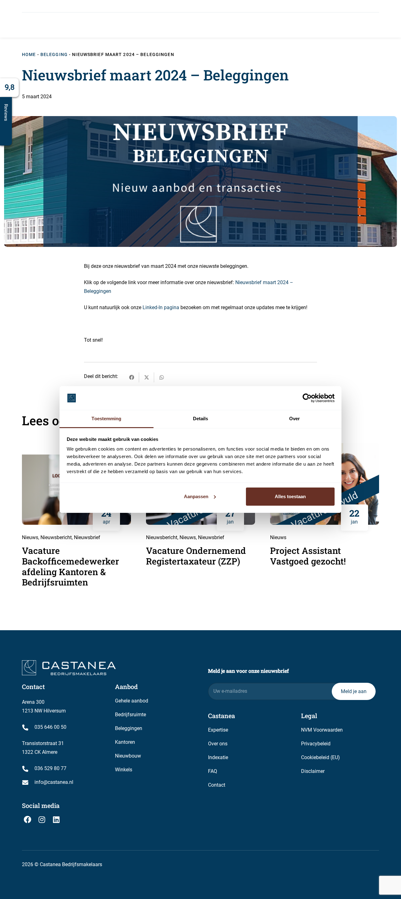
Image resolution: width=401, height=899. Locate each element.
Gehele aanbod (131, 701)
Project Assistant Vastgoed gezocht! (308, 556)
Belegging (54, 54)
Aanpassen (196, 496)
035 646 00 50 (50, 727)
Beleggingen (128, 728)
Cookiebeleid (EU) (320, 757)
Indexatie (218, 757)
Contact (216, 785)
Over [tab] (294, 418)
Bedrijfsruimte (130, 715)
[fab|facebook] (27, 819)
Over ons (217, 744)
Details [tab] (200, 418)
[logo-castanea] (61, 25)
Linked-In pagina (161, 307)
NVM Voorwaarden (322, 730)
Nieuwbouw (128, 756)
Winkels (123, 770)
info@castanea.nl (49, 6)
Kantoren (125, 742)
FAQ (212, 771)
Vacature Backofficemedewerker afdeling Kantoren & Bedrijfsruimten (70, 566)
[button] (153, 25)
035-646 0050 (105, 6)
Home (29, 54)
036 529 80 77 (50, 768)
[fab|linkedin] (56, 819)
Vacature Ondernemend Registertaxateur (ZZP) (196, 556)
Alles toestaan (290, 496)
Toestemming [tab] (106, 418)
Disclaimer (313, 771)
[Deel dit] (131, 377)
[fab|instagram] (42, 819)
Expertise (218, 730)
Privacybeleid (316, 744)
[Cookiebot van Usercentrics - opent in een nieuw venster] (307, 398)
